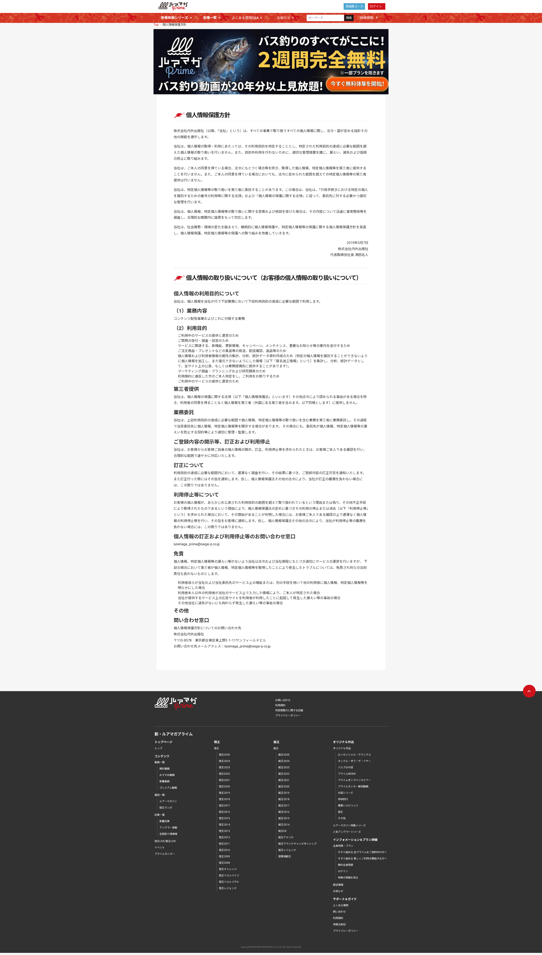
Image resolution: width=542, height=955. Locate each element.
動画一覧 (160, 762)
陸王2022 (224, 773)
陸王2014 (224, 824)
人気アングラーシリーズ (347, 831)
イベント (160, 847)
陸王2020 (224, 786)
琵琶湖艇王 (284, 856)
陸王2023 (224, 767)
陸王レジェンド (228, 888)
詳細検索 (367, 18)
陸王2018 (224, 799)
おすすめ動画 (167, 775)
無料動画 (164, 768)
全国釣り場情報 (168, 833)
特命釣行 (343, 799)
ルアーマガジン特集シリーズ (349, 825)
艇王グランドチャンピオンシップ (297, 843)
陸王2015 (224, 818)
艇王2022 (283, 773)
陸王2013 (224, 831)
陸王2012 (224, 837)
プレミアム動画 (168, 787)
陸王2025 (224, 754)
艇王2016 (283, 811)
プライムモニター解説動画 (353, 786)
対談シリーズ (345, 792)
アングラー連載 (168, 827)
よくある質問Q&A (245, 18)
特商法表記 (339, 924)
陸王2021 (224, 780)
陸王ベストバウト (229, 881)
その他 (342, 818)
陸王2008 (224, 862)
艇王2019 (283, 792)
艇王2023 (283, 767)
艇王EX (282, 831)
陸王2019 (224, 792)
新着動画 (164, 781)
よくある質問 (340, 905)
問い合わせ (339, 911)
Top (156, 24)
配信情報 (338, 884)
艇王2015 (283, 818)
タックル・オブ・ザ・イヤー (354, 761)
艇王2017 (283, 805)
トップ (158, 748)
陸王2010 (224, 850)
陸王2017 (224, 805)
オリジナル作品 (342, 748)
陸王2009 (224, 856)
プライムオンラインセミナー (354, 780)
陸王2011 (224, 843)
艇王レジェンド (287, 850)
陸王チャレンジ (228, 869)
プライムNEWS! (347, 773)
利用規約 (280, 705)
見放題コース (354, 6)
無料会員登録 (345, 864)
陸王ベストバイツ (229, 875)
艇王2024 (283, 761)
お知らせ (283, 18)
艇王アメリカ (285, 837)
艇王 (276, 748)
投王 (340, 811)
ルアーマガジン (168, 801)
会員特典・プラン (343, 845)
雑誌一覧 (160, 795)
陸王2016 (224, 811)
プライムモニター (165, 853)
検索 (349, 17)
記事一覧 (160, 814)
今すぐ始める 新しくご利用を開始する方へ (362, 858)
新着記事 (164, 821)
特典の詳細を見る (348, 877)
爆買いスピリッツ (348, 805)
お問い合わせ (282, 700)
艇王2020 (283, 786)
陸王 (216, 748)
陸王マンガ (165, 807)
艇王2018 (283, 799)
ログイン (376, 6)
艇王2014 (283, 824)
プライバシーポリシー (288, 715)
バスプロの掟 (345, 767)
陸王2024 (224, 761)
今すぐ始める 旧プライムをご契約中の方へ (362, 852)
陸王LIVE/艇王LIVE (165, 841)
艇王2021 (283, 780)
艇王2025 (283, 754)
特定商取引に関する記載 (289, 710)
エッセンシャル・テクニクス (354, 754)
